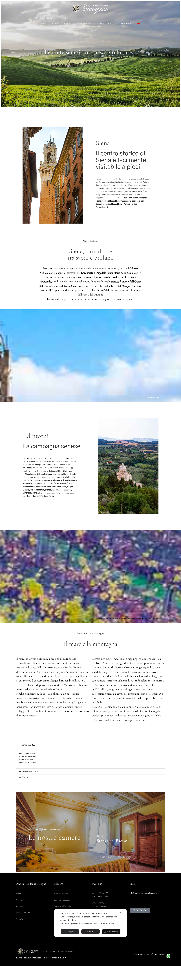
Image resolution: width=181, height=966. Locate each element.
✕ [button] (120, 912)
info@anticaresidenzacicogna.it (143, 893)
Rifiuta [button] (91, 931)
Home (42, 23)
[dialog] (90, 923)
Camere (67, 23)
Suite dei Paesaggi (62, 900)
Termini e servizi (141, 953)
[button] (90, 745)
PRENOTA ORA (126, 23)
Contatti (19, 919)
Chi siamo (54, 23)
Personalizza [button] (112, 931)
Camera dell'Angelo (62, 906)
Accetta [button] (70, 931)
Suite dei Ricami (61, 894)
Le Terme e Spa (28, 745)
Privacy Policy (158, 953)
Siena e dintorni (83, 23)
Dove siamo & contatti (105, 23)
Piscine (25, 777)
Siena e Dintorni (23, 913)
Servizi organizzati (30, 771)
